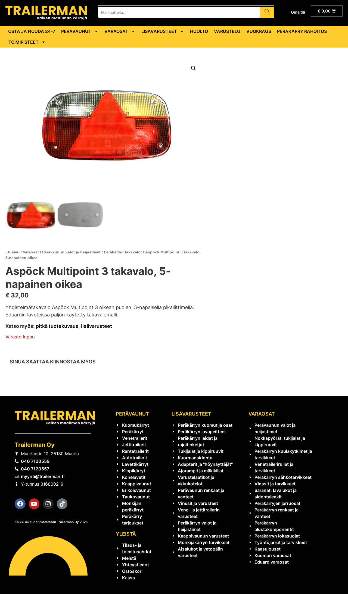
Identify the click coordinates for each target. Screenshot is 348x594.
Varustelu (227, 31)
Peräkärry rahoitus (302, 31)
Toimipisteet (23, 42)
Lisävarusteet (159, 31)
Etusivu (12, 252)
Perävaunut (76, 31)
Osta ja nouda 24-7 (31, 31)
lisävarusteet (96, 326)
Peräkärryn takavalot (123, 252)
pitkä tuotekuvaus (57, 326)
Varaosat (116, 31)
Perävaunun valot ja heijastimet (71, 252)
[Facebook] (20, 503)
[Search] (267, 12)
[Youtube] (34, 503)
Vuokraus (258, 31)
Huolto (199, 31)
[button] (193, 68)
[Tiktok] (62, 503)
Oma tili (298, 12)
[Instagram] (48, 503)
